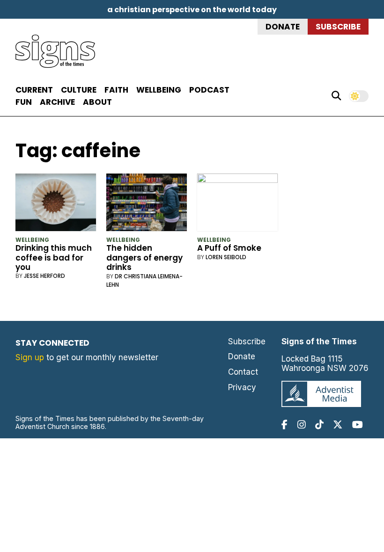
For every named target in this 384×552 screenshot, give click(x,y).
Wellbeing (158, 89)
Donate (283, 26)
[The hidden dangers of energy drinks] (146, 204)
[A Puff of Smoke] (237, 204)
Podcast (209, 89)
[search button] (336, 96)
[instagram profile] (301, 424)
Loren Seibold (226, 257)
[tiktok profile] (319, 424)
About (97, 102)
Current (34, 89)
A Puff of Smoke (229, 248)
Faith (116, 89)
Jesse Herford (44, 276)
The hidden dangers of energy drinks (144, 257)
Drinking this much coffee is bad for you (53, 257)
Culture (78, 89)
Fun (23, 102)
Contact (243, 372)
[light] (359, 96)
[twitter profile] (337, 424)
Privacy (242, 387)
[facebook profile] (284, 424)
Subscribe (338, 26)
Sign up (29, 357)
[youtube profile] (357, 424)
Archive (57, 102)
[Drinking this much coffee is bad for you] (55, 204)
